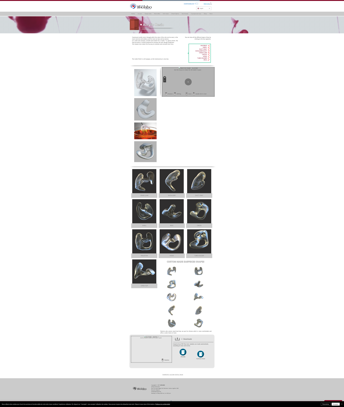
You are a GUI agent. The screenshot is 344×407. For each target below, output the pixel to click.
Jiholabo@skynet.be (156, 391)
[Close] (342, 404)
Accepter (335, 404)
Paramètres (325, 404)
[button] (195, 13)
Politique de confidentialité (162, 404)
